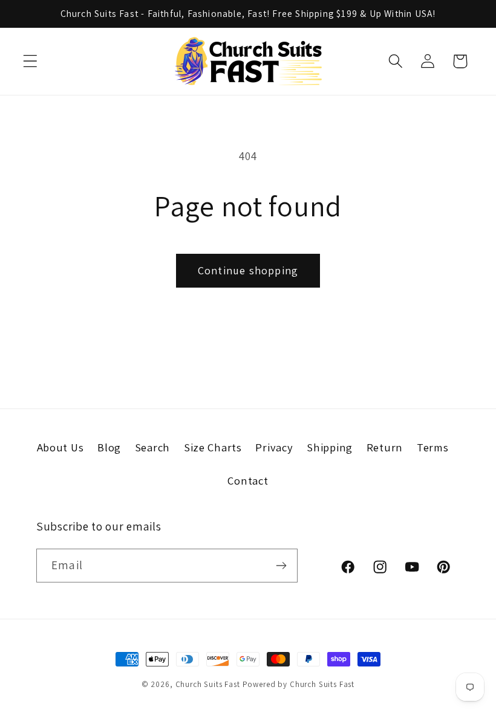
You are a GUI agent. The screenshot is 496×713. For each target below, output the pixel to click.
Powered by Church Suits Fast (299, 684)
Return (385, 447)
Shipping (330, 447)
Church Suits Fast (207, 684)
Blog (109, 447)
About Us (60, 447)
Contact (247, 480)
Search (152, 447)
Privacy (274, 447)
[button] (31, 61)
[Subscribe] (281, 565)
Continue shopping (248, 270)
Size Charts (213, 447)
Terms (433, 447)
